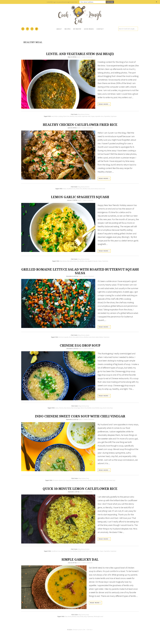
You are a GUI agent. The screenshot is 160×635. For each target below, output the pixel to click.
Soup (87, 406)
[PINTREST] (27, 30)
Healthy (75, 551)
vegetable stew (99, 116)
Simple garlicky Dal (80, 559)
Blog (79, 114)
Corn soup (65, 480)
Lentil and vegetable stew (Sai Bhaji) (80, 54)
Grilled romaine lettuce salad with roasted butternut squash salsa (80, 271)
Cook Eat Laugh (80, 15)
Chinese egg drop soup (80, 345)
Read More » (104, 104)
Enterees (84, 480)
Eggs (78, 408)
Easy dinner (63, 261)
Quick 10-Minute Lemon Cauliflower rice (80, 489)
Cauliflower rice (71, 188)
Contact (90, 629)
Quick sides (95, 551)
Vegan (92, 116)
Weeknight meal (98, 616)
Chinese (61, 408)
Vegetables (107, 116)
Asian (64, 188)
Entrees (87, 114)
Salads (87, 335)
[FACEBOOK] (32, 30)
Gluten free (66, 116)
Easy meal (74, 408)
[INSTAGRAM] (23, 30)
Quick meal (101, 188)
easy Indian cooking (56, 116)
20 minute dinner (57, 480)
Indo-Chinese (99, 480)
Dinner (82, 114)
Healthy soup (98, 408)
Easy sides (69, 261)
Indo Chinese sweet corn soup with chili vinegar (80, 416)
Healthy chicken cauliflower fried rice (80, 125)
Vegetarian (113, 116)
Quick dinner (94, 188)
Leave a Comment (87, 57)
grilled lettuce (79, 337)
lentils (81, 616)
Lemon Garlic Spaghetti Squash (80, 197)
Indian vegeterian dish (84, 116)
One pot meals (108, 480)
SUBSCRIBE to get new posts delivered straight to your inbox (62, 2)
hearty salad (95, 337)
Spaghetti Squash (92, 261)
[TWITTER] (36, 30)
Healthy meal (73, 116)
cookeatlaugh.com (78, 629)
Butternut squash (63, 337)
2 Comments (88, 492)
